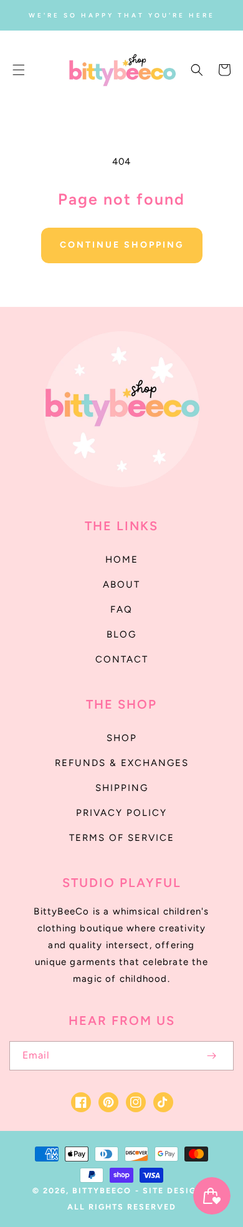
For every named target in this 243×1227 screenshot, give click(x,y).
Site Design (173, 1190)
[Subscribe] (211, 1055)
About (121, 584)
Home (121, 559)
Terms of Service (121, 837)
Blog (121, 634)
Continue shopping (122, 245)
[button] (18, 70)
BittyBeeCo (101, 1190)
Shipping (121, 787)
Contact (121, 659)
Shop (122, 738)
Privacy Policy (121, 812)
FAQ (121, 609)
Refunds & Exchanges (122, 763)
